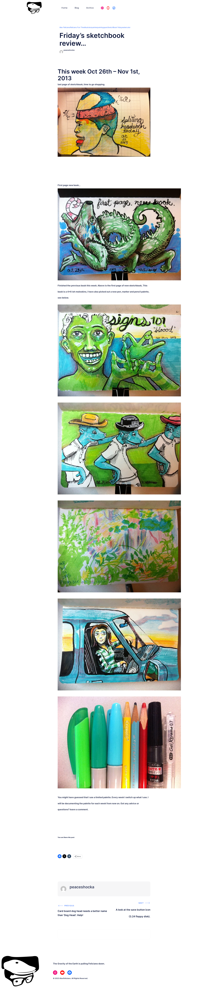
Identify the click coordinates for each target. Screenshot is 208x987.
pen (105, 27)
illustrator (88, 27)
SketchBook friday (114, 27)
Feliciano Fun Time (77, 27)
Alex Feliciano (64, 27)
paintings (100, 27)
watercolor (126, 27)
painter (94, 27)
